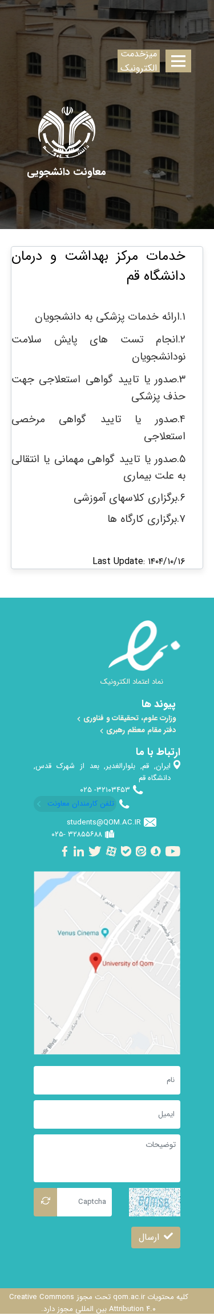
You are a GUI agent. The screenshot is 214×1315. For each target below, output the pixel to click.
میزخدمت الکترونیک (138, 61)
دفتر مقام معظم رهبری (140, 730)
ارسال (149, 1237)
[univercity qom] (66, 132)
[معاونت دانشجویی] (66, 172)
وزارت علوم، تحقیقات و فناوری (128, 718)
